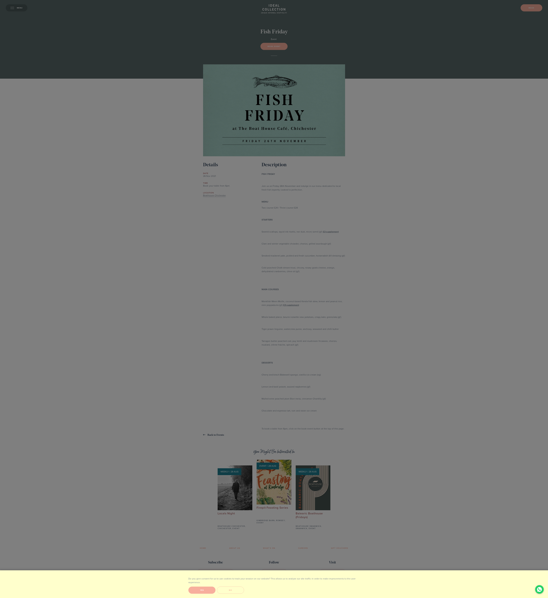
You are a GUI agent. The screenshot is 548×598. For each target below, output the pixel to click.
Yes (202, 590)
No (230, 590)
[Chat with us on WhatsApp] (539, 589)
